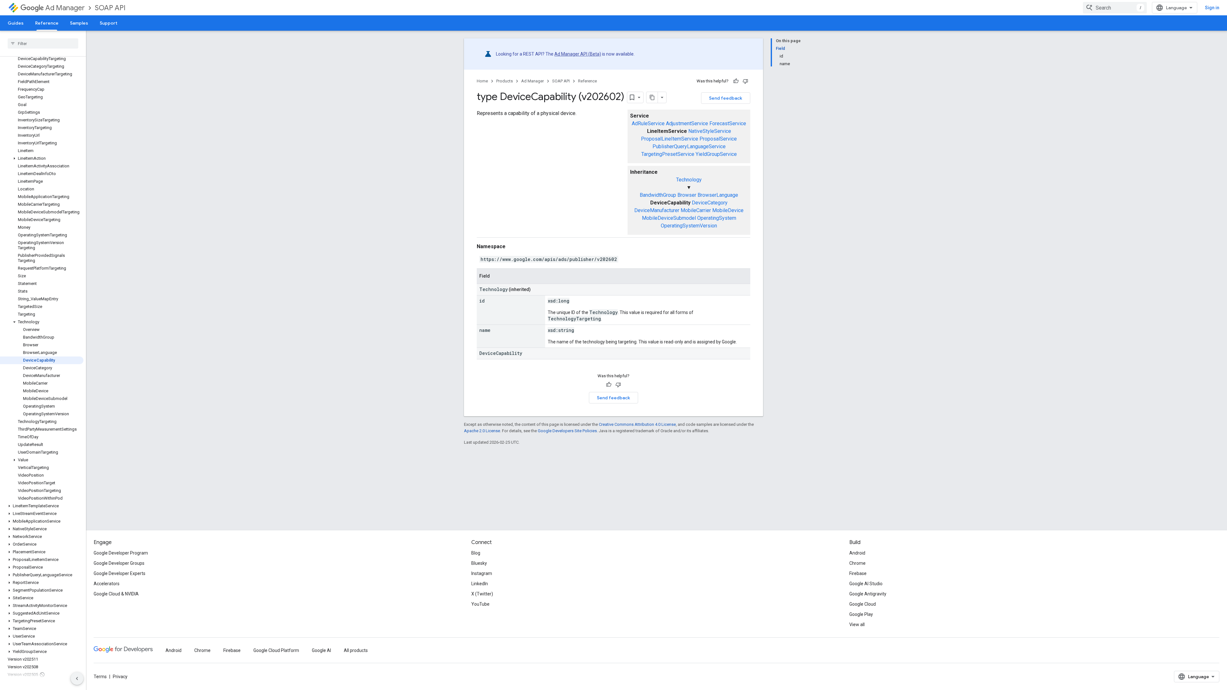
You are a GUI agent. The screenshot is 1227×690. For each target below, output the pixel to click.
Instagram (481, 573)
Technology (689, 180)
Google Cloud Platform (276, 650)
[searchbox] (43, 43)
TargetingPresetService (667, 154)
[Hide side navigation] (77, 678)
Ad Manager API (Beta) (577, 54)
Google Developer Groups (119, 563)
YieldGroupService (716, 154)
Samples (79, 23)
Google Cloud (862, 604)
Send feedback (725, 98)
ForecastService (727, 123)
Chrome (857, 563)
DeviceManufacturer (656, 210)
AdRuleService (648, 123)
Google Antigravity (867, 593)
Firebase (858, 573)
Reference (46, 23)
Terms (100, 676)
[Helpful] (736, 81)
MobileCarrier (696, 210)
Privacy (120, 676)
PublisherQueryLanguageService (689, 146)
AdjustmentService (687, 123)
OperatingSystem (716, 218)
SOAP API (110, 8)
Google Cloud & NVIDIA (116, 593)
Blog (475, 553)
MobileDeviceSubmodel (669, 218)
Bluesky (479, 563)
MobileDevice (728, 210)
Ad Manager (65, 8)
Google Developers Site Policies (567, 430)
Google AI (321, 650)
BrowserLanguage (718, 195)
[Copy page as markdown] (652, 97)
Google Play (861, 614)
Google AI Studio (866, 583)
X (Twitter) (482, 593)
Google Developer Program (121, 553)
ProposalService (718, 139)
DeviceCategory (710, 203)
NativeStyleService (709, 131)
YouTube (480, 604)
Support (108, 23)
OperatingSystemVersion (689, 226)
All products (356, 650)
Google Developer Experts (119, 573)
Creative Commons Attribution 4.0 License (637, 424)
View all (857, 624)
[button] (41, 158)
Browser (686, 195)
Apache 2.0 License (482, 430)
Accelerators (107, 583)
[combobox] (1115, 7)
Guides (16, 23)
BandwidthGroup (658, 195)
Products (504, 81)
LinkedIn (479, 583)
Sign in (1212, 7)
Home (482, 81)
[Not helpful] (745, 81)
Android (857, 553)
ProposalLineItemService (669, 139)
